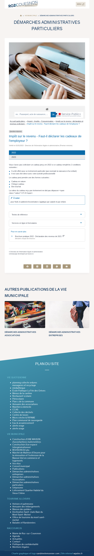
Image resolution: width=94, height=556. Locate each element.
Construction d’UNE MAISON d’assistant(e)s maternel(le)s (26, 440)
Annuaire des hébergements (26, 506)
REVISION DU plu (20, 450)
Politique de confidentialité (25, 544)
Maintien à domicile (21, 407)
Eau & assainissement (23, 423)
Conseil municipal (21, 466)
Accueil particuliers (17, 121)
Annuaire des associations (25, 404)
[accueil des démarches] (47, 109)
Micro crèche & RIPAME (23, 417)
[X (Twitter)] (37, 266)
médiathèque (18, 388)
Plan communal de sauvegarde (27, 420)
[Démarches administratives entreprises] (69, 314)
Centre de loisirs (20, 415)
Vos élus (16, 463)
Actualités (17, 539)
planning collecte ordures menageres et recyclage (24, 384)
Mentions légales (20, 547)
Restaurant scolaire (21, 396)
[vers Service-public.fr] (68, 115)
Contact (16, 541)
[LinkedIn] (47, 266)
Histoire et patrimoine (22, 504)
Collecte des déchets (22, 412)
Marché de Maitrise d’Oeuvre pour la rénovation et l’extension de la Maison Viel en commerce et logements (28, 456)
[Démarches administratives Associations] (25, 314)
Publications (18, 469)
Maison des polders (21, 509)
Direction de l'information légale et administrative (26, 252)
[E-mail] (67, 266)
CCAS (15, 409)
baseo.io (31, 254)
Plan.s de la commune (23, 401)
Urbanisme (17, 487)
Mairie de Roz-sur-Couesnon (26, 533)
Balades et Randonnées (23, 522)
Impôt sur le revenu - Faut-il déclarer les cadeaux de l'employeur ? (53, 124)
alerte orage (18, 425)
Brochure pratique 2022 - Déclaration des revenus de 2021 (38, 236)
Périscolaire (18, 398)
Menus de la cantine (22, 393)
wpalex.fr (77, 553)
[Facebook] (27, 266)
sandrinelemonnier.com (47, 553)
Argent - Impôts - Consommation (40, 121)
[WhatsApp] (57, 266)
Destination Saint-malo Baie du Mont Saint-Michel (27, 513)
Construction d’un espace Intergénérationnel (24, 446)
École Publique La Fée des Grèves (28, 390)
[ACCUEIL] (21, 16)
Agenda (16, 536)
